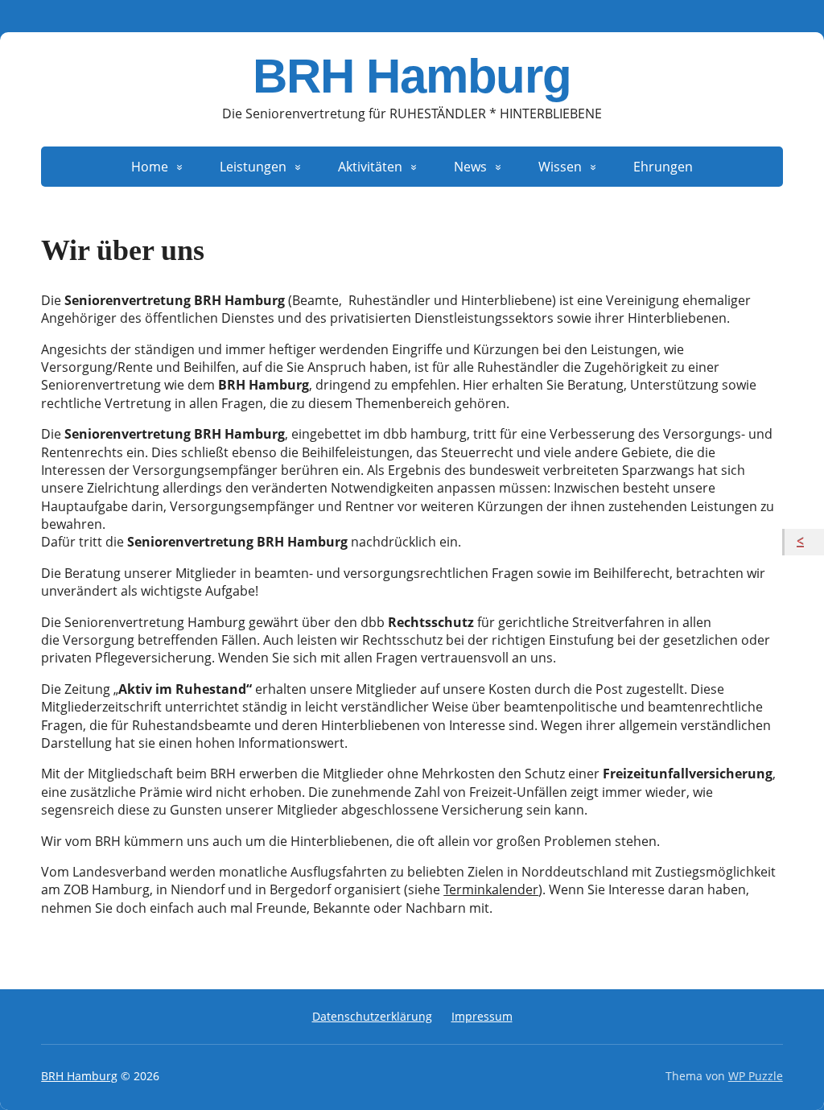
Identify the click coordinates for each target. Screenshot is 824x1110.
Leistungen (253, 166)
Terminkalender (490, 889)
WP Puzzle (755, 1075)
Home (149, 166)
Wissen (560, 166)
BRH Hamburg (412, 76)
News (470, 166)
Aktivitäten (370, 166)
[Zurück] (804, 542)
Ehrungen (663, 166)
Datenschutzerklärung (372, 1016)
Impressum (482, 1016)
